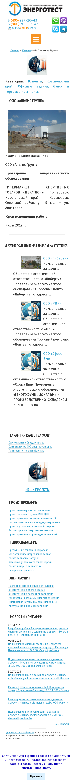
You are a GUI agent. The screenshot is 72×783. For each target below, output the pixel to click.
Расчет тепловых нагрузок (24, 558)
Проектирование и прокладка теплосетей (33, 534)
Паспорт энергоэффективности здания (31, 586)
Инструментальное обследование (28, 606)
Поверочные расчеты (21, 570)
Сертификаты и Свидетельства (26, 442)
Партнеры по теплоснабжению (26, 450)
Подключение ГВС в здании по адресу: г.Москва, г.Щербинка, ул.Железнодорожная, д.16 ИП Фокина (38, 676)
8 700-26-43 (23, 24)
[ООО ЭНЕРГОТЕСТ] (35, 8)
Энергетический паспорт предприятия (31, 594)
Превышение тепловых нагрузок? (28, 550)
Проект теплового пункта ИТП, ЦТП (29, 514)
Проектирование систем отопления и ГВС (33, 518)
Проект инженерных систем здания (29, 510)
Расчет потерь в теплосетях (25, 566)
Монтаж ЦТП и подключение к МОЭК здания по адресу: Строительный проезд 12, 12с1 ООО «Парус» (38, 689)
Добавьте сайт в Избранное (20, 732)
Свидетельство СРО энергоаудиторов (30, 446)
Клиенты (35, 81)
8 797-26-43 (22, 20)
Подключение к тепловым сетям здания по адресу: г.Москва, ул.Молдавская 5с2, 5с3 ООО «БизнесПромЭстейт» (35, 715)
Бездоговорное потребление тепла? (30, 554)
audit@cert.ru (24, 28)
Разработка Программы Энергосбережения (34, 598)
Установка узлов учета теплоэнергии (30, 562)
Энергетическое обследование (27, 590)
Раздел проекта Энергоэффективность (31, 530)
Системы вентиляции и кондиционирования (34, 522)
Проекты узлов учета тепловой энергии (32, 526)
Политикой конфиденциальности (41, 766)
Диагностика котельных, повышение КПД (33, 602)
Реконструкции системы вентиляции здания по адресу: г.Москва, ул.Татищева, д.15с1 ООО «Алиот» (38, 701)
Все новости (62, 724)
